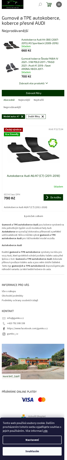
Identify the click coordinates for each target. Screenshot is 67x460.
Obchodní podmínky (12, 296)
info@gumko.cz (15, 318)
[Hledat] (40, 4)
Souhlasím (32, 451)
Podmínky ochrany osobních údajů (20, 300)
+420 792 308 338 (16, 323)
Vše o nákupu (9, 291)
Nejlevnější (24, 100)
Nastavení (32, 440)
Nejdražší (39, 100)
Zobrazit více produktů (31, 83)
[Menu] (59, 4)
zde (45, 431)
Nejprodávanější (12, 107)
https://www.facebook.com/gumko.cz (27, 328)
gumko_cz (12, 334)
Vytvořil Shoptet (37, 416)
